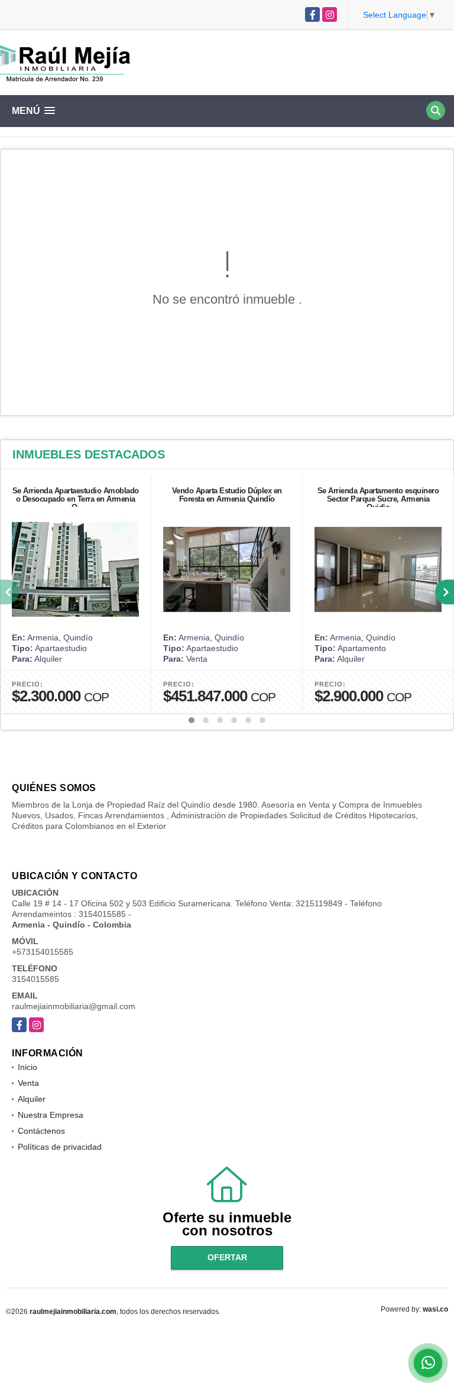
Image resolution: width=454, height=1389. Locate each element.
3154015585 (35, 979)
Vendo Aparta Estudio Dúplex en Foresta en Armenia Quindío (227, 494)
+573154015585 (42, 952)
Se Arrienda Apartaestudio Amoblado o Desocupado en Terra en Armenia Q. (75, 499)
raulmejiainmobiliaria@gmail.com (73, 1006)
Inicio (27, 1067)
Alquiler (32, 1099)
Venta (28, 1083)
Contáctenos (41, 1131)
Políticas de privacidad (60, 1146)
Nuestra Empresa (50, 1115)
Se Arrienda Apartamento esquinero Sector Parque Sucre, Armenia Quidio (378, 499)
